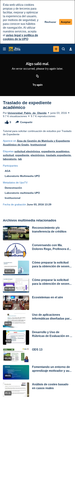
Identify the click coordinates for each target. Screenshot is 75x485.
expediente (22, 155)
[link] (56, 49)
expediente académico (55, 151)
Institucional (38, 144)
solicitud (8, 155)
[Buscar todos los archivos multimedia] (63, 49)
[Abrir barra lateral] (4, 49)
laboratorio (10, 158)
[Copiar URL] (37, 76)
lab (20, 158)
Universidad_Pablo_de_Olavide (27, 112)
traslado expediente (58, 155)
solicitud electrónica (27, 151)
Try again (38, 85)
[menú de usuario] (71, 49)
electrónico (38, 155)
